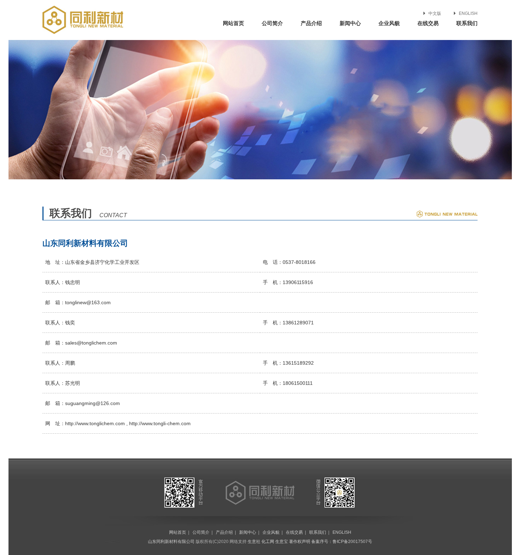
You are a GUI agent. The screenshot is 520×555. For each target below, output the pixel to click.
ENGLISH (468, 13)
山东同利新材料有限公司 (171, 541)
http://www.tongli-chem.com (160, 423)
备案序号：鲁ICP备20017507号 (341, 541)
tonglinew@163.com (88, 302)
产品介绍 (311, 23)
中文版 (434, 13)
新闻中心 (350, 23)
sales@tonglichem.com (91, 343)
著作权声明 (299, 541)
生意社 (254, 541)
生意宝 (281, 541)
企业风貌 (389, 23)
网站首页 (233, 23)
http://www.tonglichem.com (95, 423)
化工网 (267, 541)
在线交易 (428, 23)
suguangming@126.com (92, 403)
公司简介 (272, 23)
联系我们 (467, 23)
